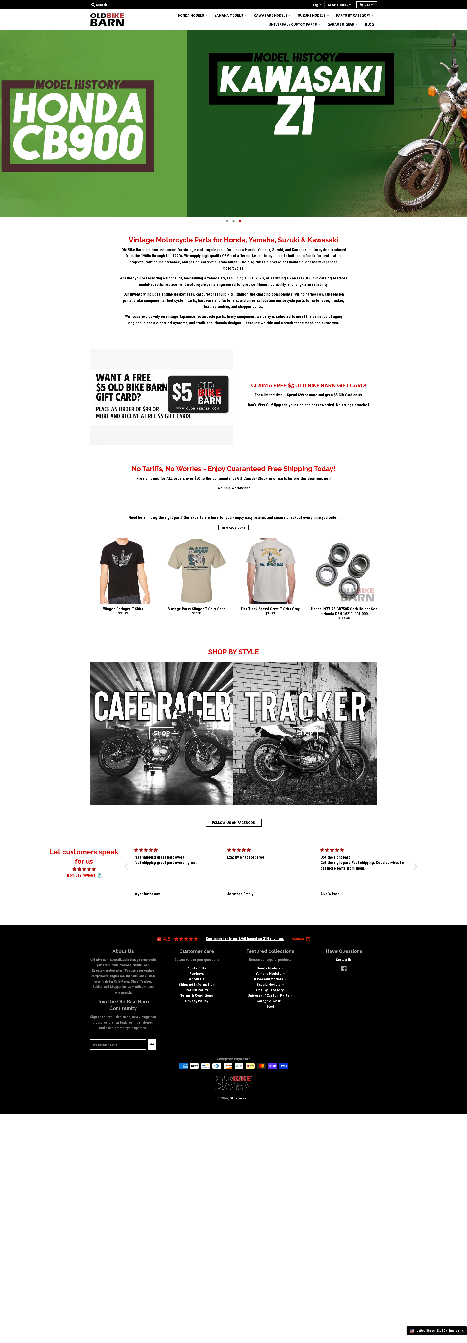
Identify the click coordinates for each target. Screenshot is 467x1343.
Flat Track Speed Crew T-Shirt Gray (270, 609)
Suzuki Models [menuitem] (312, 15)
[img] (84, 869)
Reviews (196, 973)
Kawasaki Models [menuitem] (270, 15)
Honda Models (268, 968)
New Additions (233, 527)
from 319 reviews (81, 875)
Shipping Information (197, 984)
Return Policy (197, 990)
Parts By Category (268, 990)
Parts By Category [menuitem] (353, 15)
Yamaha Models (268, 973)
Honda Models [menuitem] (191, 15)
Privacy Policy (196, 1001)
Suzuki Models (269, 984)
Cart (369, 5)
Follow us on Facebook (233, 822)
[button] (127, 866)
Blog (270, 1006)
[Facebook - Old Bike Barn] (344, 968)
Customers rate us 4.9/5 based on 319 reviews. (245, 938)
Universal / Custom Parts (268, 995)
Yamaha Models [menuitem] (229, 15)
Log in (317, 5)
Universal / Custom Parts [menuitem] (293, 24)
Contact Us (196, 968)
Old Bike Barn (240, 1098)
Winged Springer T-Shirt (123, 609)
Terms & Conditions (196, 995)
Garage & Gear (269, 1001)
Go (152, 1044)
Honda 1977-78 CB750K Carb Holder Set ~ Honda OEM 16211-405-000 (344, 611)
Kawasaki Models (268, 979)
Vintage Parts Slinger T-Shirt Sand (196, 609)
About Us (197, 979)
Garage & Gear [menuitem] (340, 24)
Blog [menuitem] (369, 24)
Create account (340, 5)
